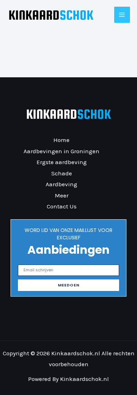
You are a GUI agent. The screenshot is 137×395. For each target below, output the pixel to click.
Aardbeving (61, 184)
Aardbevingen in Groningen (61, 151)
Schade (61, 173)
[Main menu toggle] (122, 15)
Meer (61, 195)
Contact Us (62, 206)
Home (61, 139)
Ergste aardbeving (62, 162)
